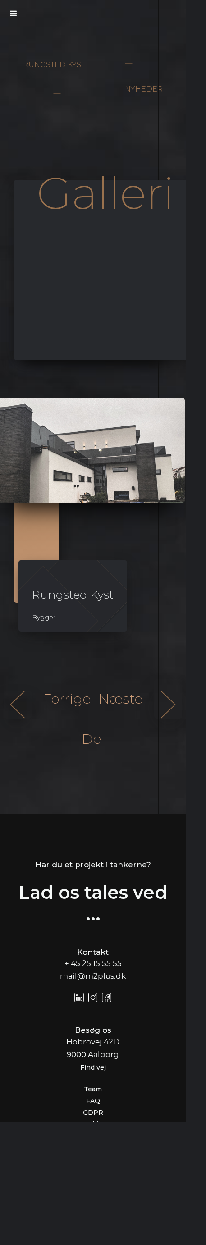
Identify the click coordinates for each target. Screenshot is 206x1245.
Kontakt (93, 952)
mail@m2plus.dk (93, 976)
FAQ (93, 1101)
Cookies (93, 1124)
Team (93, 1089)
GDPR (93, 1112)
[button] (13, 13)
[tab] (105, 270)
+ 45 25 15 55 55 (93, 964)
